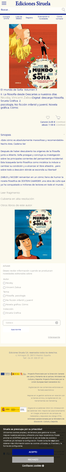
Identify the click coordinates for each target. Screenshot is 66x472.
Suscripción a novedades (43, 18)
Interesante (54, 337)
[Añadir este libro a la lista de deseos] (48, 117)
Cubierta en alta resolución (17, 199)
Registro (29, 18)
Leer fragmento (10, 193)
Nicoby (5, 97)
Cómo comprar (59, 18)
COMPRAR (60, 122)
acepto (33, 452)
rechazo (33, 460)
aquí (53, 441)
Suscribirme (16, 329)
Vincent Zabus (22, 97)
